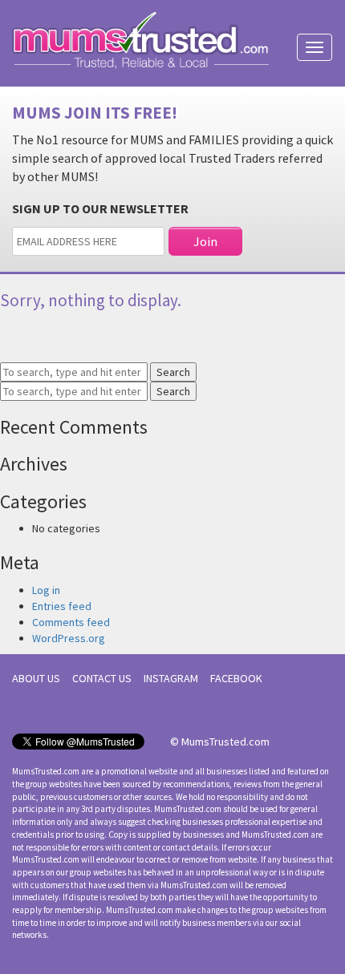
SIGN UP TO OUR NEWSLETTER (100, 208)
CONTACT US (102, 678)
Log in (46, 590)
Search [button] (173, 372)
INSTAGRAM (171, 678)
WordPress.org (68, 638)
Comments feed (71, 622)
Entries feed (61, 606)
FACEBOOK (236, 678)
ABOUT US (36, 678)
